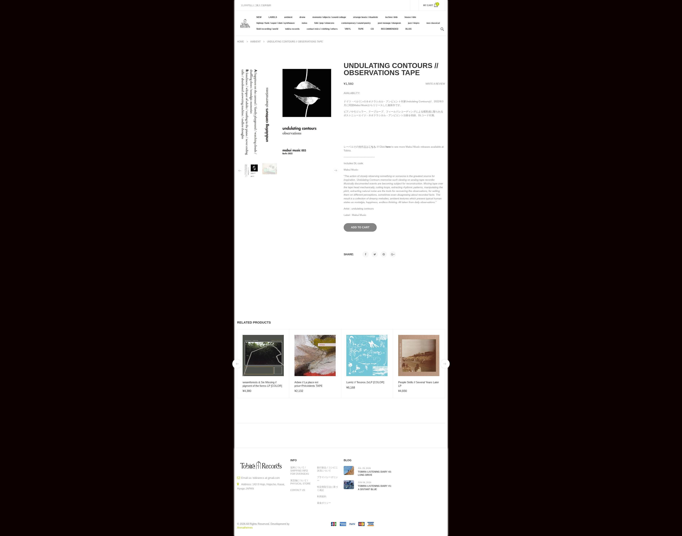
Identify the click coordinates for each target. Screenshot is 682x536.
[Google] (393, 254)
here (388, 146)
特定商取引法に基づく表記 (327, 488)
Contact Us (297, 490)
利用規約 (321, 496)
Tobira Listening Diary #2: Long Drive (374, 473)
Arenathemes (245, 527)
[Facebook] (365, 254)
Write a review (435, 83)
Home (240, 41)
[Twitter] (375, 254)
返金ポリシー (324, 503)
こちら (372, 146)
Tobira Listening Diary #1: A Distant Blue (374, 488)
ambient (255, 41)
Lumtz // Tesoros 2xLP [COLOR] (365, 382)
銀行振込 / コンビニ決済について (327, 469)
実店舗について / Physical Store (300, 482)
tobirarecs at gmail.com (266, 477)
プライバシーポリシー (327, 479)
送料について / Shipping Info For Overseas (299, 470)
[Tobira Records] (245, 23)
